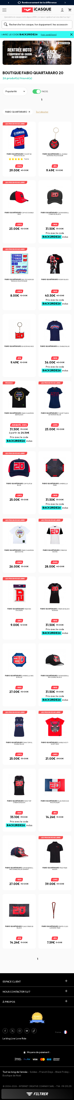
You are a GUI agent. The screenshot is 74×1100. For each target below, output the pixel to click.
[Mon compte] (62, 10)
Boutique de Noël (12, 1075)
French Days (46, 1071)
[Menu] (4, 10)
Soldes (33, 1071)
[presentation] (9, 2)
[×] (71, 34)
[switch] (37, 91)
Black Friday (62, 1071)
